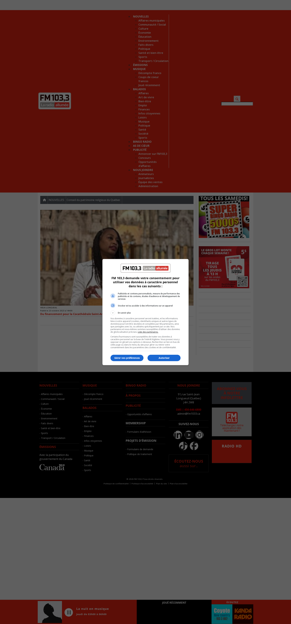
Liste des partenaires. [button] (148, 332)
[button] (145, 312)
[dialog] (145, 312)
